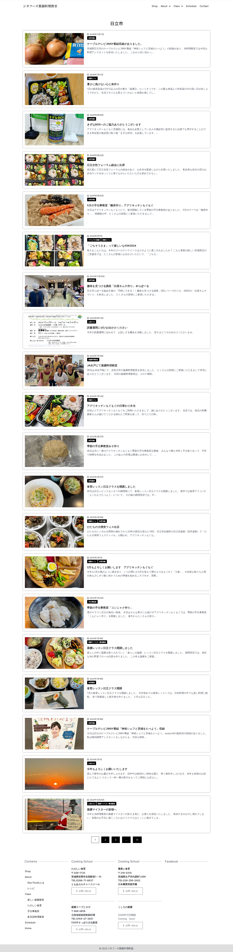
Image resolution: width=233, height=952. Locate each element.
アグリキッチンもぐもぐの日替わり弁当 (111, 405)
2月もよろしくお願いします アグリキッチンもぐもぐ (120, 567)
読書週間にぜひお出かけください (107, 327)
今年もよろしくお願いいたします (107, 769)
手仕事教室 (92, 602)
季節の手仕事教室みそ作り (103, 446)
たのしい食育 (34, 905)
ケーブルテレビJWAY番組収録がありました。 (115, 43)
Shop (28, 871)
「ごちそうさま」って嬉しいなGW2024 (111, 245)
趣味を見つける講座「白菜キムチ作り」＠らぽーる (118, 286)
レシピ (31, 888)
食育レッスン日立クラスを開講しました (111, 486)
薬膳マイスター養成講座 (97, 642)
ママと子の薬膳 (94, 240)
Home (28, 928)
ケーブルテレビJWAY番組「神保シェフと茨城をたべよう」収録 (126, 728)
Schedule (30, 922)
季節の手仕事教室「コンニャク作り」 (110, 607)
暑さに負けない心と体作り (103, 84)
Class (28, 894)
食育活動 (91, 38)
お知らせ (91, 322)
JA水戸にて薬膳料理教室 (102, 365)
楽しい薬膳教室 (35, 899)
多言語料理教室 (35, 916)
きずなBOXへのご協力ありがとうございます (114, 124)
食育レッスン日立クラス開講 (104, 688)
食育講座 (91, 481)
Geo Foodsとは (35, 882)
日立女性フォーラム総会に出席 (106, 165)
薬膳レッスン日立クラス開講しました (110, 648)
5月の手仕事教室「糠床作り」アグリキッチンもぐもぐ (120, 205)
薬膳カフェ (92, 78)
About (28, 876)
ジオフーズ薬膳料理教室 (40, 6)
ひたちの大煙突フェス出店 (103, 527)
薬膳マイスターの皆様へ (102, 809)
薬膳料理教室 (93, 360)
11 (137, 839)
